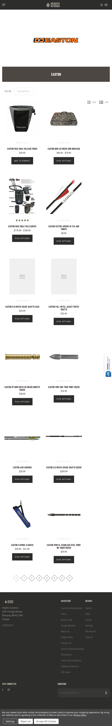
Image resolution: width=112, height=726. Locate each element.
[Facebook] (2, 690)
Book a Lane (66, 619)
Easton (88, 608)
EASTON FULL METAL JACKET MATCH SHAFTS (64, 308)
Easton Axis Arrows (22, 467)
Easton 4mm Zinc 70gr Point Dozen (63, 386)
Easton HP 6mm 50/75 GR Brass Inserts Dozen (22, 388)
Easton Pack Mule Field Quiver (22, 226)
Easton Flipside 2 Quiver (22, 544)
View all (88, 637)
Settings (10, 721)
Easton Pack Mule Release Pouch (22, 148)
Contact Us (66, 643)
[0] (106, 4)
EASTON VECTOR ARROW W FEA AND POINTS (63, 227)
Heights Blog (67, 637)
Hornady (89, 625)
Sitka (87, 614)
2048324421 (8, 625)
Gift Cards (65, 672)
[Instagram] (9, 690)
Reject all (25, 721)
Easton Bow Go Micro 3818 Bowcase (64, 148)
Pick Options (64, 161)
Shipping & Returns (70, 666)
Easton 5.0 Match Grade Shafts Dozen (63, 467)
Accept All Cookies (46, 721)
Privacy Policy (79, 715)
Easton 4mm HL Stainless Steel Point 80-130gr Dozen (64, 546)
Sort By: (8, 91)
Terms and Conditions (71, 660)
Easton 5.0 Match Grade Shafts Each (22, 306)
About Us (65, 631)
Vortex (88, 619)
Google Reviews (68, 625)
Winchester (90, 631)
